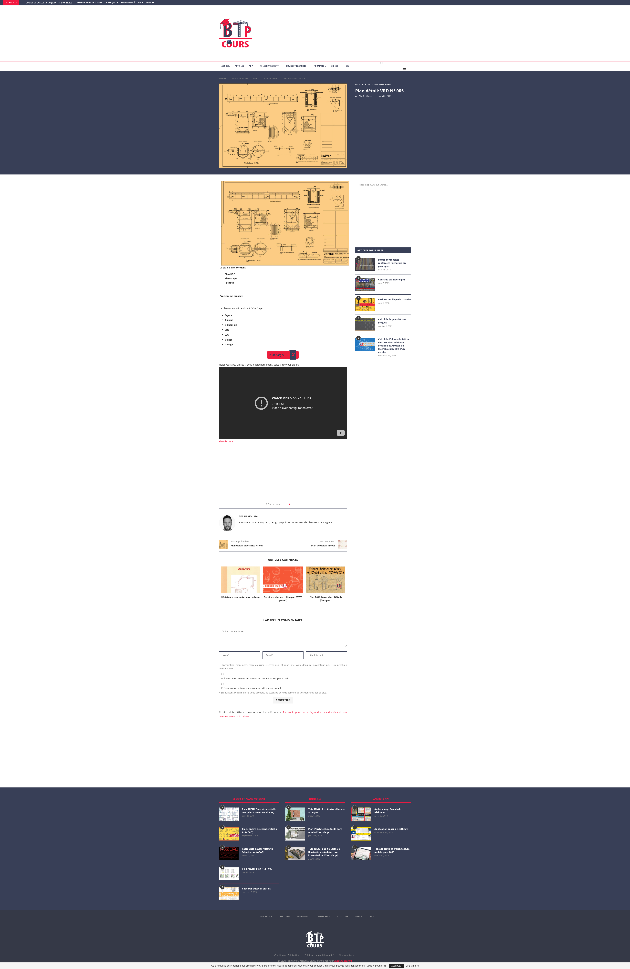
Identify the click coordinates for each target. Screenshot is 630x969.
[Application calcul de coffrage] (361, 834)
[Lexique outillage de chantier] (365, 304)
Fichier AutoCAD (240, 78)
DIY (347, 66)
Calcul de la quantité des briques (392, 321)
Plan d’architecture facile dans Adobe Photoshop (325, 830)
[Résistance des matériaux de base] (240, 579)
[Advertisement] (348, 33)
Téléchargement (269, 66)
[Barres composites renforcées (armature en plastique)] (365, 264)
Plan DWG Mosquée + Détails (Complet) (325, 599)
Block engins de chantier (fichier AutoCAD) (260, 830)
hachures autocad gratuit (256, 888)
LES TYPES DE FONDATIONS (39, 2)
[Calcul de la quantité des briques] (365, 324)
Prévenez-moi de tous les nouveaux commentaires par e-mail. (255, 678)
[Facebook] (613, 2)
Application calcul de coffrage (391, 829)
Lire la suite (412, 966)
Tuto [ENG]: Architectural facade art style (326, 811)
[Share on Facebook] (293, 504)
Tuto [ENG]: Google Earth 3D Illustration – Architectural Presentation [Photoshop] (324, 852)
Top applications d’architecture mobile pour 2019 (392, 850)
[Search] (409, 69)
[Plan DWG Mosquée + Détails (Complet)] (325, 579)
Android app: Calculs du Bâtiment (387, 811)
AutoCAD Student (343, 960)
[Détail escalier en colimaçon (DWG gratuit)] (283, 579)
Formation (320, 66)
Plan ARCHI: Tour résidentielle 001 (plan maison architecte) (259, 811)
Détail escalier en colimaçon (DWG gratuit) (283, 599)
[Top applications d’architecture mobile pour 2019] (361, 853)
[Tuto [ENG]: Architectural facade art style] (295, 814)
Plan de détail (270, 78)
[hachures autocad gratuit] (229, 893)
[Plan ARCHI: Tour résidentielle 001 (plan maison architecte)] (229, 814)
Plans (256, 78)
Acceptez (396, 965)
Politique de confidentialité (120, 2)
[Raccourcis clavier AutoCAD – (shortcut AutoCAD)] (229, 853)
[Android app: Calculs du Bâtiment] (361, 814)
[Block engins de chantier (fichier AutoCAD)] (229, 834)
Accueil (225, 66)
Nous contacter (146, 2)
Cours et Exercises (296, 66)
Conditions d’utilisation (89, 2)
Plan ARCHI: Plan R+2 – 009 (257, 868)
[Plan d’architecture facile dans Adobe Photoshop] (295, 834)
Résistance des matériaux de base (240, 597)
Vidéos (334, 66)
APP (251, 66)
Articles (239, 66)
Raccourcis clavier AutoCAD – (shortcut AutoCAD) (258, 850)
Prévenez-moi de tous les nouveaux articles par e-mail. (251, 688)
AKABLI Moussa (366, 96)
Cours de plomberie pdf (391, 279)
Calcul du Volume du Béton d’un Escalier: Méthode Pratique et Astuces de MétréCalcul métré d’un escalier (393, 346)
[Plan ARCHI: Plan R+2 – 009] (229, 873)
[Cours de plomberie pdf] (365, 284)
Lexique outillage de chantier (394, 299)
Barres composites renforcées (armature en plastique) (392, 263)
